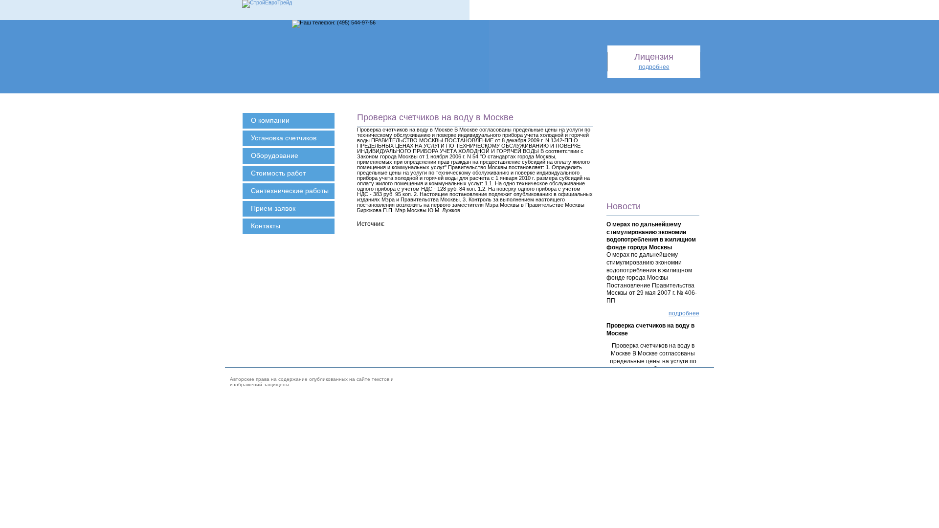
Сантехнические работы (290, 191)
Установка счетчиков (283, 138)
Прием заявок (273, 208)
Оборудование (274, 155)
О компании (270, 120)
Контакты (265, 226)
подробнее (684, 313)
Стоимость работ (278, 173)
